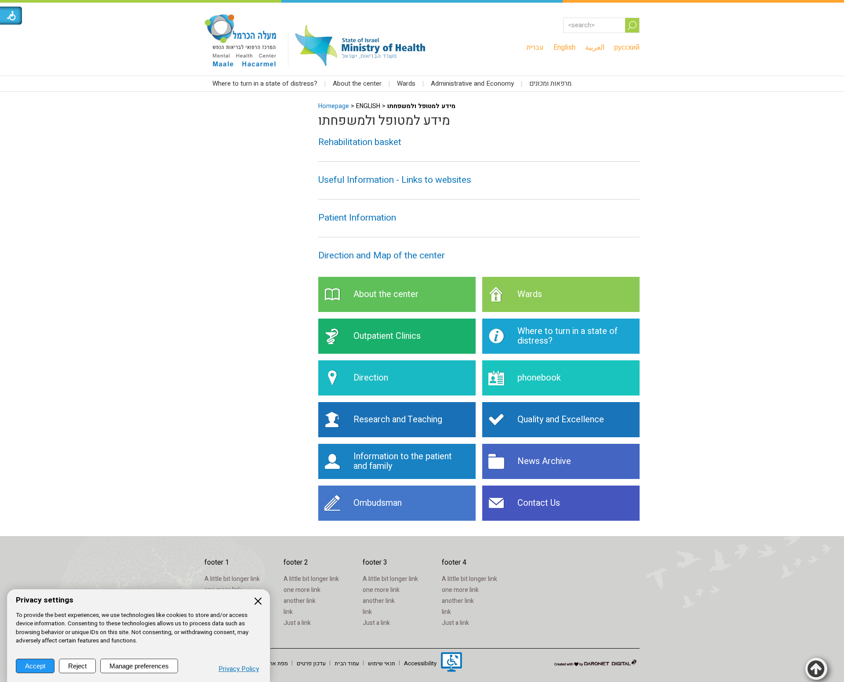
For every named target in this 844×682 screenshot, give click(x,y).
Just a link (297, 623)
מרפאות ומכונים (550, 83)
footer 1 (216, 562)
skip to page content (422, 9)
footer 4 (454, 562)
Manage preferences (139, 666)
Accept (35, 666)
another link (300, 601)
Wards (406, 83)
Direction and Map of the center (381, 255)
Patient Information (357, 218)
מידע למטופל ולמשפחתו (384, 121)
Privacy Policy (238, 669)
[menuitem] (535, 47)
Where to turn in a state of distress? (264, 83)
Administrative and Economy (472, 83)
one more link (302, 590)
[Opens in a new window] (451, 663)
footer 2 (296, 562)
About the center (357, 83)
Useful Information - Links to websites (394, 180)
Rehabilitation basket (359, 142)
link (288, 612)
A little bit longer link (232, 579)
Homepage (333, 106)
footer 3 (375, 562)
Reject (77, 666)
